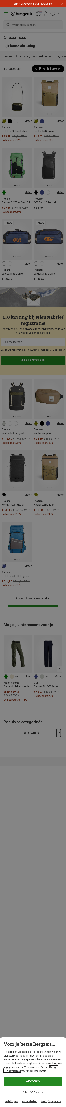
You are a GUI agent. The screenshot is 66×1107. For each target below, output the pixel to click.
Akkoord (33, 1081)
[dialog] (33, 1072)
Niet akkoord (33, 1092)
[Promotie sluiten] (62, 3)
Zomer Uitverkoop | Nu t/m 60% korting (33, 4)
